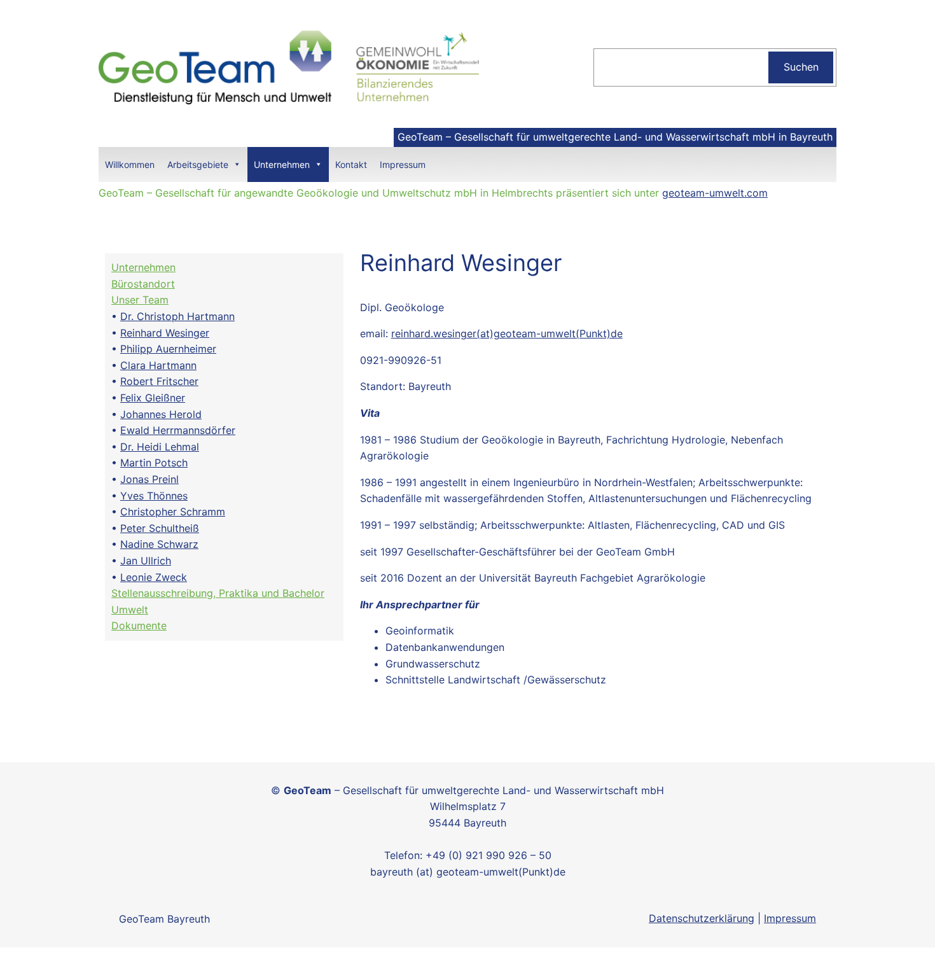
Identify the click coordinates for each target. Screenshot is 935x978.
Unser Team (140, 299)
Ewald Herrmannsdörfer (177, 430)
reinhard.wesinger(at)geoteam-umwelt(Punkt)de (507, 333)
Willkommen (130, 164)
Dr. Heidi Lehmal (159, 446)
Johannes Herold (161, 414)
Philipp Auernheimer (168, 348)
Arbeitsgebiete (197, 164)
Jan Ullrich (145, 560)
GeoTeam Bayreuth (164, 918)
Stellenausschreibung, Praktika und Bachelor (217, 593)
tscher (183, 381)
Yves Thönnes (154, 495)
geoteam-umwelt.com (715, 192)
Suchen (801, 66)
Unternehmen (282, 164)
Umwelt (129, 609)
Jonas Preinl (149, 479)
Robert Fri (144, 381)
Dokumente (139, 625)
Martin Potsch (154, 462)
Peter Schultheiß (159, 528)
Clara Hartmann (158, 365)
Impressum (403, 164)
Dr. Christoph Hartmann (177, 316)
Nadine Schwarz (159, 544)
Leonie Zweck (153, 577)
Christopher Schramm (172, 511)
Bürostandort (143, 283)
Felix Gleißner (152, 397)
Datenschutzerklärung (701, 918)
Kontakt (351, 164)
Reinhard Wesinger (164, 332)
